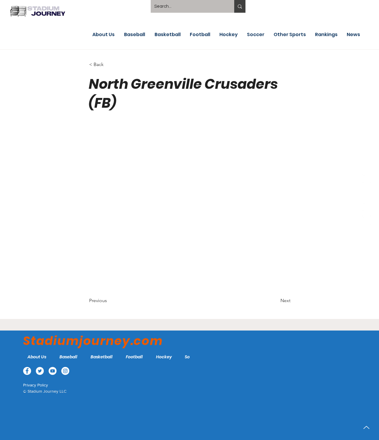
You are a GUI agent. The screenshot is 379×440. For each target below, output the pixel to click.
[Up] (366, 427)
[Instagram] (366, 220)
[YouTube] (366, 206)
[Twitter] (366, 192)
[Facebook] (366, 178)
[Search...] (239, 6)
